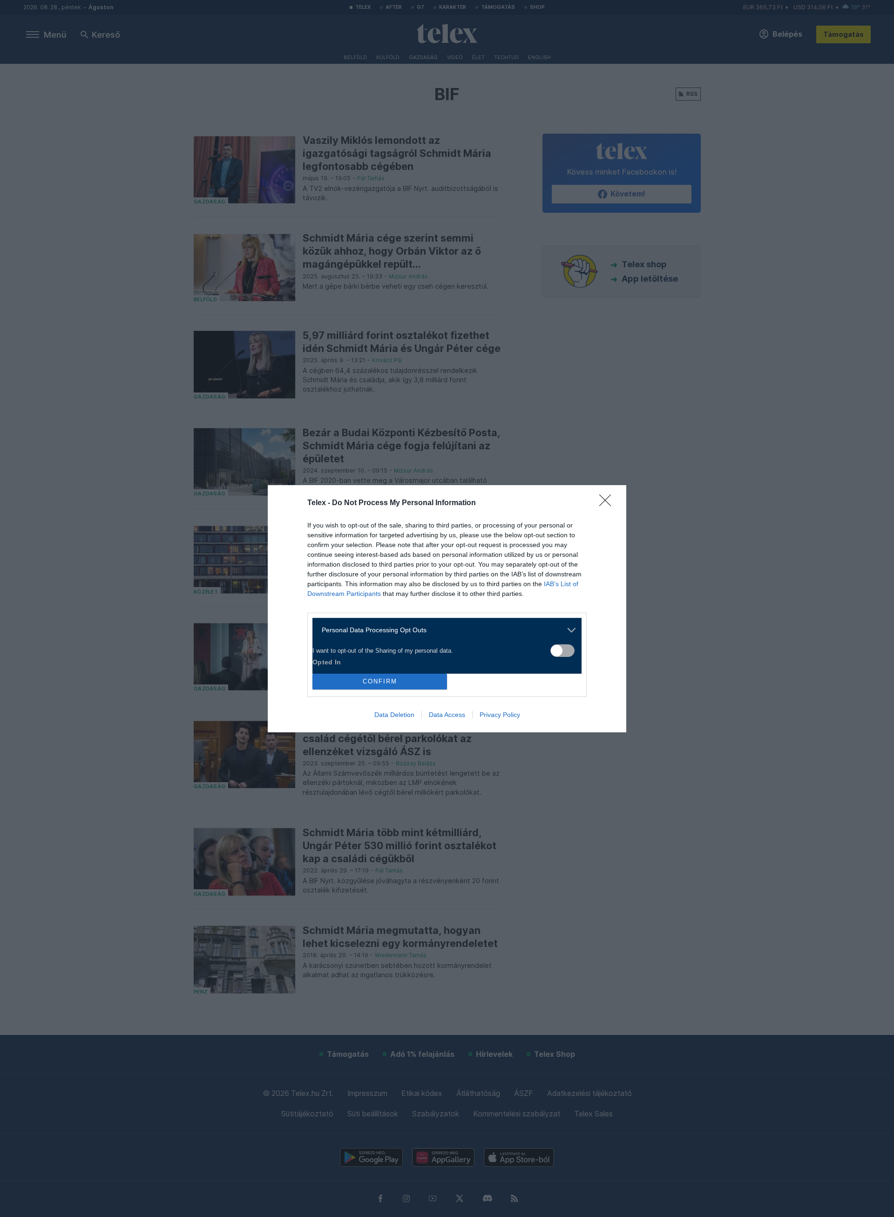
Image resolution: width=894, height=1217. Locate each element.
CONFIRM (380, 681)
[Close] (608, 503)
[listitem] (443, 630)
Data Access (447, 714)
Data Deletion (394, 714)
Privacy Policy (500, 714)
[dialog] (447, 608)
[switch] (562, 650)
